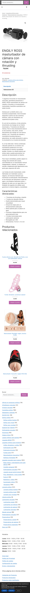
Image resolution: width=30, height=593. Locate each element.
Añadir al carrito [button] (15, 266)
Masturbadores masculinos (15, 15)
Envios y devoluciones (8, 566)
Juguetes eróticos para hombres (15, 80)
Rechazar (11, 590)
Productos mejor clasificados (10, 580)
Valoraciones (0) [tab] (8, 89)
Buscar (4, 392)
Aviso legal (5, 556)
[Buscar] (26, 2)
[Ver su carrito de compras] (27, 7)
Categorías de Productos (9, 575)
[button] (25, 23)
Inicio (3, 13)
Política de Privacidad (8, 558)
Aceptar (4, 590)
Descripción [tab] (7, 86)
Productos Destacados (9, 577)
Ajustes (18, 590)
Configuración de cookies (9, 563)
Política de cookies (7, 561)
